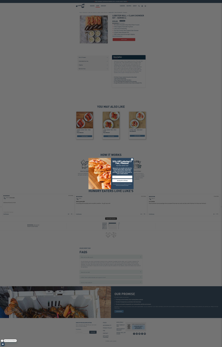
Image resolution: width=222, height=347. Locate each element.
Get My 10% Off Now (122, 180)
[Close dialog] (132, 159)
